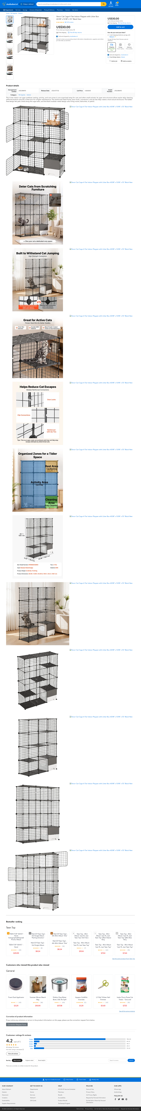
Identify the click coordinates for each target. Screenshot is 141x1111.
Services (18, 10)
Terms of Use (90, 1089)
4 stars (31, 1041)
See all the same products (127, 1011)
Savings (25, 10)
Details (123, 57)
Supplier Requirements (8, 1103)
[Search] (104, 4)
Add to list (114, 61)
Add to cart (120, 27)
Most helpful (41, 1060)
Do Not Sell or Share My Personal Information (106, 1109)
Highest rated (29, 1060)
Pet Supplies (14, 13)
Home (7, 13)
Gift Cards (33, 1100)
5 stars (31, 1039)
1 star (31, 1048)
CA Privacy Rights (91, 1095)
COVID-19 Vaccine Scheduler (66, 1089)
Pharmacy (60, 10)
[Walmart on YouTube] (123, 1099)
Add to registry (127, 61)
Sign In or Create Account (52, 1080)
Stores (32, 1092)
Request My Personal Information (96, 1098)
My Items (75, 10)
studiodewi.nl (74, 36)
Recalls (60, 1095)
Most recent (17, 1060)
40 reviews (70, 22)
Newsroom (5, 1095)
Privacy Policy (90, 1092)
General (20, 13)
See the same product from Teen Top (123, 959)
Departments (9, 10)
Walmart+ (33, 1098)
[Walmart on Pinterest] (126, 1099)
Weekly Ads (95, 1080)
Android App (117, 1092)
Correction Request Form (17, 1024)
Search (131, 1060)
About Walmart (6, 1089)
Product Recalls (62, 1100)
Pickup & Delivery (49, 10)
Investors (4, 1098)
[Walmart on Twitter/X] (119, 1099)
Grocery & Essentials (36, 10)
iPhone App (117, 1089)
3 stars (31, 1044)
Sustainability (6, 1100)
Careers (67, 10)
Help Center (69, 1080)
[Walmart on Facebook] (115, 1099)
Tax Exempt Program (64, 1103)
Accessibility (61, 1098)
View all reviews (13, 1054)
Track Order (82, 1080)
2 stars (31, 1046)
